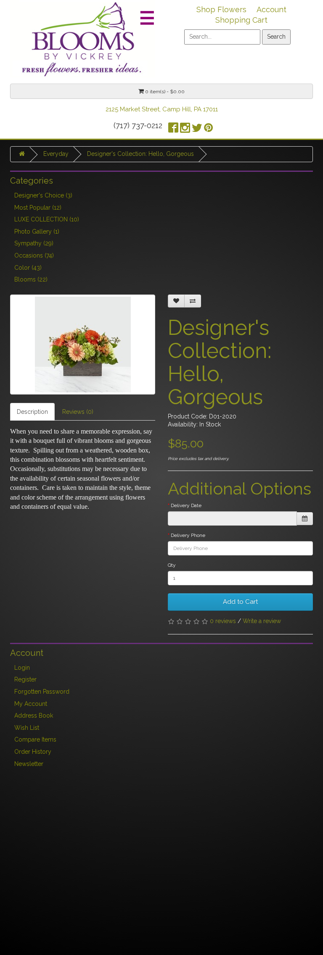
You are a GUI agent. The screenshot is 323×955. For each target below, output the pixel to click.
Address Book (33, 715)
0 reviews (223, 621)
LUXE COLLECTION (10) (46, 219)
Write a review (262, 621)
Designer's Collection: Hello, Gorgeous (140, 153)
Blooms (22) (31, 279)
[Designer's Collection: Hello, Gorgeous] (82, 345)
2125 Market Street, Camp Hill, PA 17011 (162, 109)
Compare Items (35, 739)
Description (32, 411)
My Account (30, 703)
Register (25, 679)
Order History (32, 751)
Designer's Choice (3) (43, 195)
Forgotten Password (41, 691)
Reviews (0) (77, 411)
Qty (172, 565)
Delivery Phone (188, 535)
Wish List (26, 727)
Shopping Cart (241, 20)
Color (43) (28, 267)
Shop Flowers (221, 9)
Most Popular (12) (37, 207)
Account (271, 9)
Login (22, 667)
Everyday (56, 153)
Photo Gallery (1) (36, 231)
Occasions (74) (34, 255)
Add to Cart (240, 601)
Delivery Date (186, 505)
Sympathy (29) (33, 243)
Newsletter (28, 763)
